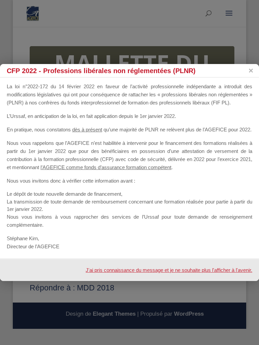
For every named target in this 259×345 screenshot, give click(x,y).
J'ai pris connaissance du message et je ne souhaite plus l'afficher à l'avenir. (169, 270)
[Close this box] (250, 70)
